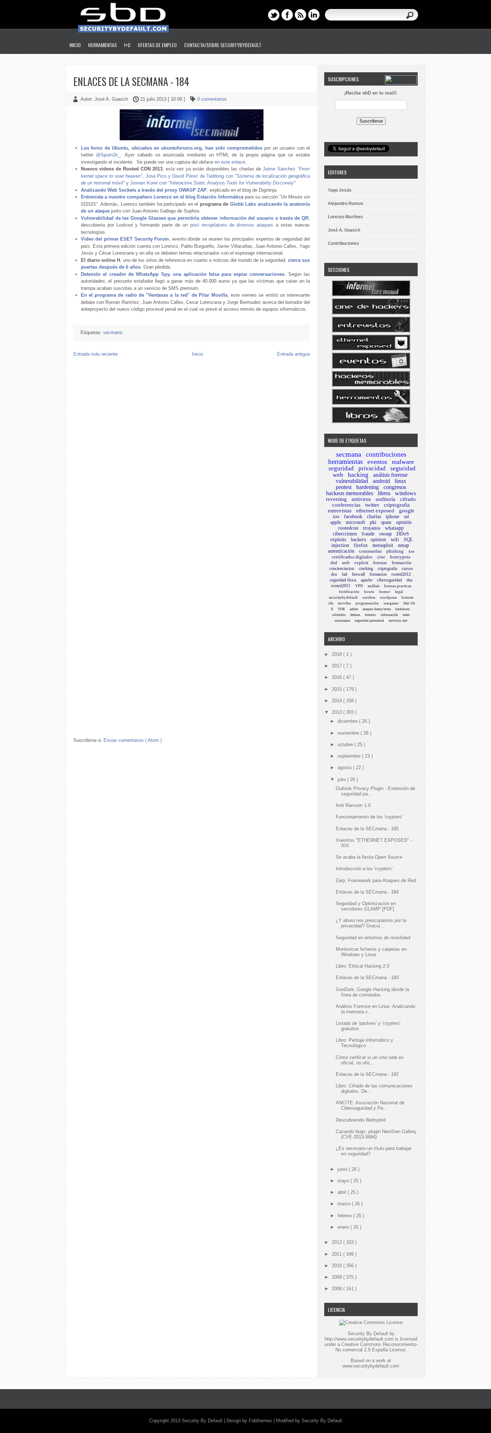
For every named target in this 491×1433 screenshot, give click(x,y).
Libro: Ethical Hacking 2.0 (362, 966)
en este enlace (230, 162)
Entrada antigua (293, 354)
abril (343, 1192)
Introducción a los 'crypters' (364, 868)
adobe (354, 609)
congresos (395, 487)
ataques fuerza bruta (377, 609)
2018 (337, 654)
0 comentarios (212, 99)
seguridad (341, 468)
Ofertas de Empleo (157, 45)
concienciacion (341, 568)
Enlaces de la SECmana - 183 (367, 977)
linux (400, 481)
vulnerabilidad (352, 481)
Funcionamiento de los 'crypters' (369, 817)
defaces (355, 615)
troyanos (371, 528)
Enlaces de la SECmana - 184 (131, 81)
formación (402, 562)
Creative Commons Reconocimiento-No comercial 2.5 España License (376, 1347)
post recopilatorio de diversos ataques (232, 225)
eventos (377, 461)
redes (406, 615)
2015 (337, 689)
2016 (337, 677)
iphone (392, 516)
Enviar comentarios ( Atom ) (133, 740)
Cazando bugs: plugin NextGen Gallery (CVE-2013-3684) (376, 1134)
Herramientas (102, 45)
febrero (345, 1215)
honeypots (400, 557)
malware (403, 461)
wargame (391, 603)
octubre (346, 744)
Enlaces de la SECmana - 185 (367, 828)
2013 (337, 712)
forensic (370, 615)
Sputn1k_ (110, 155)
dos (334, 574)
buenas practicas (397, 586)
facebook (353, 516)
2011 (337, 1254)
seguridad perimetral (369, 620)
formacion (378, 574)
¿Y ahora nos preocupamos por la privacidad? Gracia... (371, 923)
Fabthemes (261, 1420)
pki (373, 522)
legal (399, 591)
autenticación (341, 551)
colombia (338, 615)
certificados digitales (352, 557)
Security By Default (203, 1420)
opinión (404, 522)
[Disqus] (191, 455)
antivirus (361, 499)
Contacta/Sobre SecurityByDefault (222, 45)
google (406, 511)
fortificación (349, 591)
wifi (395, 539)
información (389, 615)
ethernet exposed (375, 511)
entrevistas (340, 511)
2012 (337, 1242)
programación (367, 603)
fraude (368, 534)
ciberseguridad (389, 580)
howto (369, 591)
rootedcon (348, 528)
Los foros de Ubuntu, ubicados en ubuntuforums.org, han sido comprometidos (171, 148)
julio (342, 779)
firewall (358, 574)
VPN (359, 586)
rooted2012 (401, 574)
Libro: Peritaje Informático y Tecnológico (364, 1042)
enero (344, 1227)
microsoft (355, 522)
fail (344, 574)
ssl (406, 516)
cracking (366, 568)
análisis (374, 586)
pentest (344, 487)
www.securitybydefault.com (371, 1366)
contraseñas (370, 551)
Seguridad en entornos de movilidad (373, 937)
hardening (367, 487)
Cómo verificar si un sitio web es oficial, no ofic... (370, 1060)
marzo (345, 1203)
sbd (333, 562)
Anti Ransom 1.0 (353, 805)
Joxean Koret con (212, 183)
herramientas (345, 461)
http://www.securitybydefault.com (359, 1339)
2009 (337, 1277)
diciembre (348, 721)
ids (331, 603)
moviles (344, 603)
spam (386, 522)
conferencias (346, 505)
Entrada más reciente (95, 354)
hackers (358, 539)
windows (405, 493)
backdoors (402, 609)
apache (366, 580)
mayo (344, 1180)
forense (380, 562)
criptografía (387, 568)
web (346, 562)
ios (336, 516)
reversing (336, 499)
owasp (385, 534)
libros (384, 493)
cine (381, 557)
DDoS (402, 534)
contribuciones (386, 454)
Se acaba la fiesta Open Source (369, 857)
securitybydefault (343, 597)
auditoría (385, 499)
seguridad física (343, 580)
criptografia (397, 505)
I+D (127, 45)
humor (384, 591)
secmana (112, 332)
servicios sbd (398, 620)
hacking (358, 474)
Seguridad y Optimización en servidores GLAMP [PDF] (366, 906)
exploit (361, 562)
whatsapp (394, 528)
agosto (345, 767)
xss (411, 551)
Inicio (75, 45)
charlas (374, 516)
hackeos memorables (349, 493)
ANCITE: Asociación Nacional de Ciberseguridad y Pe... (370, 1105)
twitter (372, 505)
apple (335, 522)
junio (343, 1169)
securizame (342, 620)
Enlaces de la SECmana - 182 (367, 1074)
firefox (361, 545)
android (381, 481)
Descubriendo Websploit (361, 1120)
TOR (341, 609)
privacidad (372, 468)
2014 (337, 700)
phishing (395, 551)
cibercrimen (345, 534)
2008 (337, 1288)
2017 (337, 665)
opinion (378, 539)
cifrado (408, 499)
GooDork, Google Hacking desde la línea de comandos (372, 992)
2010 (337, 1265)
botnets (407, 597)
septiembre (350, 756)
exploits (338, 539)
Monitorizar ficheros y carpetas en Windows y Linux (371, 951)
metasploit (382, 545)
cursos (407, 568)
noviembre (349, 733)
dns (410, 580)
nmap (403, 545)
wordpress (388, 597)
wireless (368, 597)
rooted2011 (340, 585)
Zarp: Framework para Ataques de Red (376, 880)
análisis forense (390, 475)
